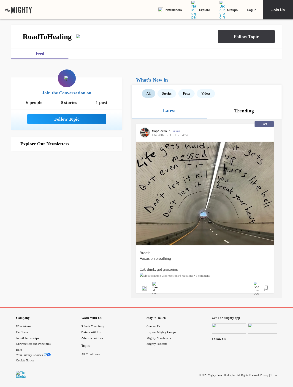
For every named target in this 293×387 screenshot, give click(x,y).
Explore (204, 10)
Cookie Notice (25, 360)
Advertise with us (92, 338)
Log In (251, 10)
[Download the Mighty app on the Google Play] (265, 328)
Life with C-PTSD (164, 135)
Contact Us (153, 326)
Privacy (264, 374)
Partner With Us (90, 332)
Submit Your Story (92, 326)
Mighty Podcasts (156, 343)
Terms (273, 374)
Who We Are (23, 326)
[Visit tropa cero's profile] (144, 132)
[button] (246, 36)
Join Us (278, 9)
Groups (232, 10)
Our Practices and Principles (33, 343)
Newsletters (173, 10)
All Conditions (90, 354)
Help (19, 349)
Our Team (22, 332)
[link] (18, 10)
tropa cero (160, 131)
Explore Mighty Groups (161, 332)
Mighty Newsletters (158, 338)
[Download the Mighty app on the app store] (229, 328)
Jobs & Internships (27, 338)
